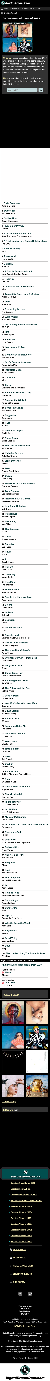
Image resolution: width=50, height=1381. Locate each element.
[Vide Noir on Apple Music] (3, 983)
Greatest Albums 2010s (21, 1206)
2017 (7, 994)
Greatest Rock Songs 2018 (23, 1183)
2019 (15, 994)
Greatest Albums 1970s (21, 1230)
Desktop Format (10, 13)
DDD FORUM (19, 1282)
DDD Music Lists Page (24, 1326)
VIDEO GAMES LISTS (23, 1266)
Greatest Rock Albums (21, 1189)
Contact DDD (32, 1358)
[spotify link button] (30, 1297)
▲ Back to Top (9, 1101)
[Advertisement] (25, 121)
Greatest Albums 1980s (21, 1224)
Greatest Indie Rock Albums (24, 1195)
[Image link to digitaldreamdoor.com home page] (15, 3)
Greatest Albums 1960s (21, 1235)
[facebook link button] (20, 1297)
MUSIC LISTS (19, 1249)
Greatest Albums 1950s (21, 1241)
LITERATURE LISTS (22, 1274)
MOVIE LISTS (19, 1258)
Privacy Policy (18, 1358)
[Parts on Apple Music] (3, 972)
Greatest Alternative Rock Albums (26, 1200)
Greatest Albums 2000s (21, 1212)
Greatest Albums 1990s (21, 1218)
